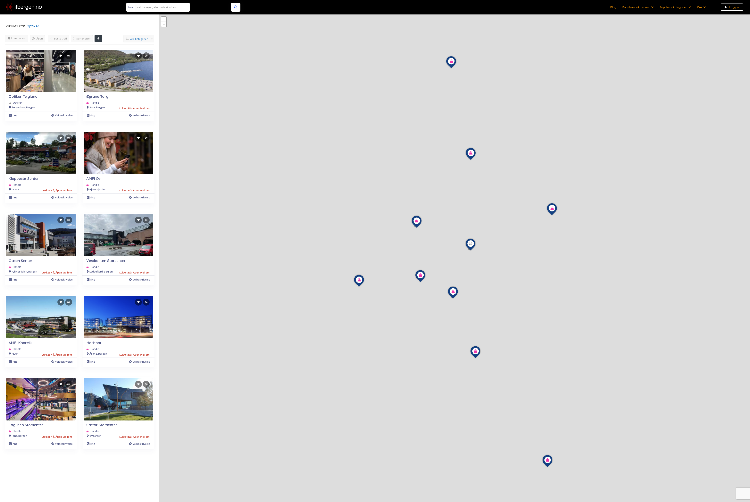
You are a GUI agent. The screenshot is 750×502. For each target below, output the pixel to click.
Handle (95, 102)
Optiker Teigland (23, 96)
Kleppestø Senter (24, 178)
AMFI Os (93, 178)
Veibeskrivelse (64, 115)
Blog (613, 7)
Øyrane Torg (97, 96)
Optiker (17, 102)
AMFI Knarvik (20, 342)
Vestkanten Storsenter (106, 260)
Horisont (93, 342)
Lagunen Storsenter (26, 424)
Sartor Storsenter (101, 424)
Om (699, 7)
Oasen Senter (20, 260)
